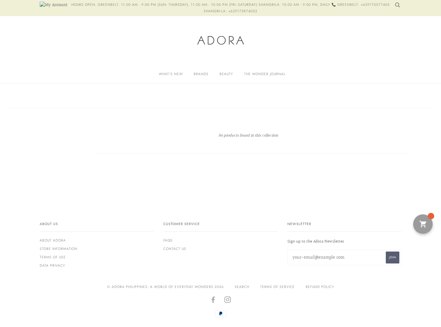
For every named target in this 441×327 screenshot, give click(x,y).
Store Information (58, 248)
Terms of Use (53, 257)
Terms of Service (277, 286)
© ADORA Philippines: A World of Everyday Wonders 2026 (165, 286)
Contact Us (174, 248)
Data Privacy (52, 265)
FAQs (168, 240)
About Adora (53, 240)
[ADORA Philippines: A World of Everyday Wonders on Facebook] (213, 301)
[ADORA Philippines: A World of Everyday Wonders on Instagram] (227, 301)
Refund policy (320, 286)
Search (242, 286)
